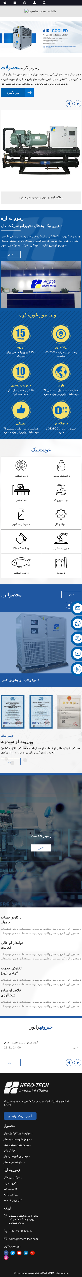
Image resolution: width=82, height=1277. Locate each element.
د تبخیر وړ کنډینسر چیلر (17, 1156)
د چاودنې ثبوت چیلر (14, 1162)
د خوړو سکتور (21, 572)
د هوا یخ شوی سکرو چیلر (17, 1144)
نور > (10, 761)
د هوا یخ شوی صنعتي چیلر (17, 1139)
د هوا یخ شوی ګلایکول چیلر (18, 1133)
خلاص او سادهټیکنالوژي (11, 992)
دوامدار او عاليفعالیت (12, 945)
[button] (69, 103)
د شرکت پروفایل (13, 1177)
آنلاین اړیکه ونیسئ (20, 1116)
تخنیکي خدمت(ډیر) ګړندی (11, 970)
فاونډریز (61, 572)
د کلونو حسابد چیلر (11, 919)
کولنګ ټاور (9, 1150)
